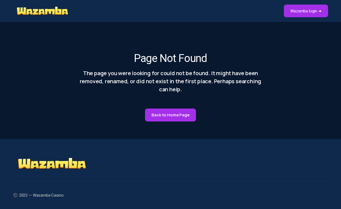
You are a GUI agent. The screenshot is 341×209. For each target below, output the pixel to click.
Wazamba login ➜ (306, 11)
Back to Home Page (170, 115)
